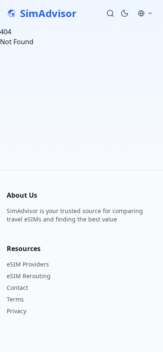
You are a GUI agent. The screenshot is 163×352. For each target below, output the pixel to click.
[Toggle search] (110, 13)
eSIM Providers (28, 264)
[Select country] (145, 13)
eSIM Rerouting (29, 276)
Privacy (16, 311)
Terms (15, 299)
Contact (17, 288)
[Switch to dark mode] (124, 13)
